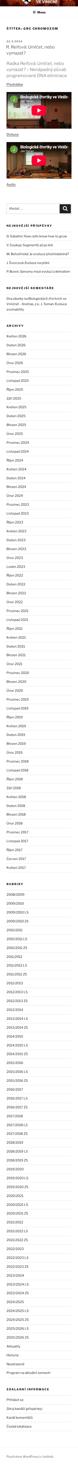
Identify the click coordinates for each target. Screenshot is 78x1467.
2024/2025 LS (17, 1311)
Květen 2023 (16, 531)
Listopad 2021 (17, 620)
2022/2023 (15, 1249)
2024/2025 (15, 1302)
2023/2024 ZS (17, 1293)
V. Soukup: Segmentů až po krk (29, 245)
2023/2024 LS (17, 1284)
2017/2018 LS (17, 1125)
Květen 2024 (16, 469)
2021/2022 (14, 1222)
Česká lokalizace (19, 1426)
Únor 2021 (14, 664)
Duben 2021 (15, 646)
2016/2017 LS (17, 1098)
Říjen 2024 (14, 460)
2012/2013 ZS (17, 1001)
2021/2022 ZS (17, 1240)
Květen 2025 (16, 407)
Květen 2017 (16, 868)
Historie (12, 1355)
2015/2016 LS (17, 1072)
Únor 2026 (14, 363)
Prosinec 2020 (17, 673)
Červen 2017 (16, 859)
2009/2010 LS (17, 912)
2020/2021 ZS (17, 1213)
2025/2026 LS (17, 1329)
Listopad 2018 (17, 770)
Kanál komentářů (19, 1418)
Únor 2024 (14, 496)
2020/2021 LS (17, 1205)
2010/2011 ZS (16, 948)
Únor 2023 (14, 558)
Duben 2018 (15, 806)
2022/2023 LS (17, 1258)
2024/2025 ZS (17, 1320)
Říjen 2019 (14, 717)
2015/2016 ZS (17, 1081)
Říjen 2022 (14, 575)
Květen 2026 (16, 336)
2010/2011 (14, 930)
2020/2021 (14, 1196)
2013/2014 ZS (17, 1028)
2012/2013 (14, 983)
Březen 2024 (16, 487)
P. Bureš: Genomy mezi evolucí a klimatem (38, 272)
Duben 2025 (16, 416)
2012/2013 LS (17, 992)
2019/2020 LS (17, 1178)
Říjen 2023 (14, 522)
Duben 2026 (16, 345)
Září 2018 (13, 788)
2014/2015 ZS (17, 1054)
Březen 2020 (16, 682)
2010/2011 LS (16, 939)
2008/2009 (15, 895)
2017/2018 (14, 1116)
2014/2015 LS (17, 1045)
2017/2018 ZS (17, 1134)
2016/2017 (14, 1089)
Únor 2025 (14, 434)
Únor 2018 (14, 823)
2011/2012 (14, 957)
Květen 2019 (16, 726)
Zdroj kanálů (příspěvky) (24, 1409)
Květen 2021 (16, 638)
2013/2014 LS (17, 1019)
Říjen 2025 (14, 390)
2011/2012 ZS (16, 974)
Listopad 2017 (17, 841)
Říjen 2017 (14, 850)
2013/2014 (14, 1010)
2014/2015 (14, 1036)
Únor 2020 (14, 691)
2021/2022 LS (17, 1231)
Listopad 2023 (17, 513)
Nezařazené (15, 1364)
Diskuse (12, 134)
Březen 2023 (16, 549)
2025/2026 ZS (17, 1337)
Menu (41, 12)
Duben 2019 (15, 735)
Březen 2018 (16, 814)
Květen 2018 (16, 797)
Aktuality (13, 1346)
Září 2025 (13, 398)
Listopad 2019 (17, 708)
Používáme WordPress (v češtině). (30, 1456)
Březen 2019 (16, 744)
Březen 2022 (16, 593)
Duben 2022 (15, 584)
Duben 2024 (16, 478)
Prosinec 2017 (17, 832)
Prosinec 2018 (17, 761)
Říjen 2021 (14, 629)
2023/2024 (15, 1276)
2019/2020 (15, 1169)
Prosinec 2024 (17, 443)
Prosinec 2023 (17, 505)
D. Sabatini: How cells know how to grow (36, 236)
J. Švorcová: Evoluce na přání (27, 263)
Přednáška (14, 84)
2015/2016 (14, 1063)
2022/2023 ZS (17, 1267)
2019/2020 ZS (17, 1187)
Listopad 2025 (17, 381)
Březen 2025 (16, 425)
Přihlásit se (15, 1400)
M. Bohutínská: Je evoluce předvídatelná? (37, 254)
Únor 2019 (14, 753)
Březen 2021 (16, 655)
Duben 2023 (16, 540)
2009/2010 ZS (17, 921)
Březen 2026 (16, 354)
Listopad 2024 (17, 451)
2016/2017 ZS (17, 1107)
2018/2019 (14, 1143)
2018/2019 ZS (17, 1160)
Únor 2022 (14, 602)
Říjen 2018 (14, 779)
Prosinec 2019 (17, 699)
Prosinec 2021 (17, 611)
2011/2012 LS (16, 965)
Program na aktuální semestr (28, 1373)
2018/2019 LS (17, 1151)
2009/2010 (15, 903)
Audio (11, 184)
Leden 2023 (15, 567)
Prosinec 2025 (17, 372)
